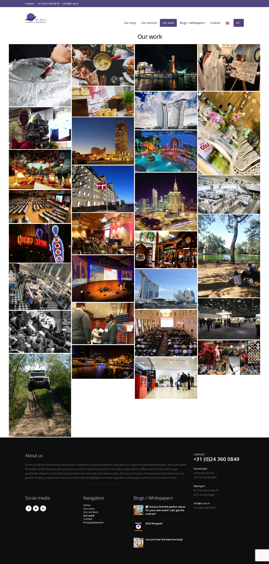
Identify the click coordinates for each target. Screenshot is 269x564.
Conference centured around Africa (103, 323)
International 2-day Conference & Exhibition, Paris (103, 233)
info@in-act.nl (70, 3)
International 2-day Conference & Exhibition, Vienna (229, 194)
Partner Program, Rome (229, 255)
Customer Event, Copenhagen (103, 189)
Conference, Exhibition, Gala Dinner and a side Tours (103, 65)
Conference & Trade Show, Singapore (166, 289)
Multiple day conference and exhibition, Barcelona (103, 141)
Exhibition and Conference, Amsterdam (40, 286)
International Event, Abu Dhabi (229, 67)
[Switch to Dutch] (228, 23)
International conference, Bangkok (166, 151)
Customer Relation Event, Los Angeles (40, 243)
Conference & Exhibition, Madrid (166, 378)
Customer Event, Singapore (103, 362)
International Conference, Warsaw (166, 202)
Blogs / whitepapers (192, 23)
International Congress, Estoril (103, 278)
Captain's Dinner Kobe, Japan (166, 67)
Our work (168, 23)
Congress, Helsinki (40, 75)
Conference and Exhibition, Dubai (40, 332)
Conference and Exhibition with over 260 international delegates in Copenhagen (166, 110)
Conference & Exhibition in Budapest (166, 333)
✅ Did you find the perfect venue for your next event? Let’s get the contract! (165, 510)
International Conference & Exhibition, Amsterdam (103, 101)
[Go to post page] (138, 509)
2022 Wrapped (153, 523)
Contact (215, 23)
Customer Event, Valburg (40, 395)
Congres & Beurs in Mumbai (40, 128)
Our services (149, 23)
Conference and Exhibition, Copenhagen (229, 319)
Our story (130, 23)
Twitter (36, 508)
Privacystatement (93, 522)
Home (86, 505)
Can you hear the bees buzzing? (164, 539)
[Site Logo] (40, 18)
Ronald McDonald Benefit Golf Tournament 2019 (229, 133)
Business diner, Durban (40, 169)
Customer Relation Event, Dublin (166, 249)
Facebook (29, 508)
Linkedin (43, 508)
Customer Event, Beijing (229, 357)
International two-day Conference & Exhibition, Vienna (40, 206)
